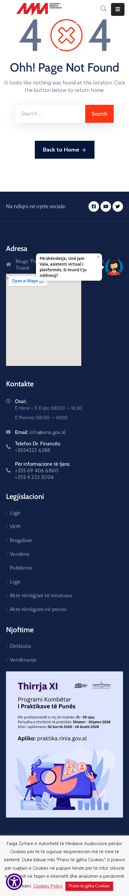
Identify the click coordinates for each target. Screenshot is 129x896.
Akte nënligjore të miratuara (41, 595)
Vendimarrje (23, 660)
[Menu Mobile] (117, 9)
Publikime (21, 568)
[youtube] (105, 206)
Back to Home (61, 149)
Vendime (20, 554)
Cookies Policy (48, 886)
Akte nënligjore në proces (38, 609)
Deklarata (20, 646)
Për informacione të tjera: (42, 470)
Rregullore (21, 540)
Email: (40, 432)
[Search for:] (50, 114)
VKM (15, 526)
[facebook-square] (93, 206)
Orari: (21, 401)
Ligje (15, 513)
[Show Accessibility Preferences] (14, 882)
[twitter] (117, 206)
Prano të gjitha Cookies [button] (89, 886)
